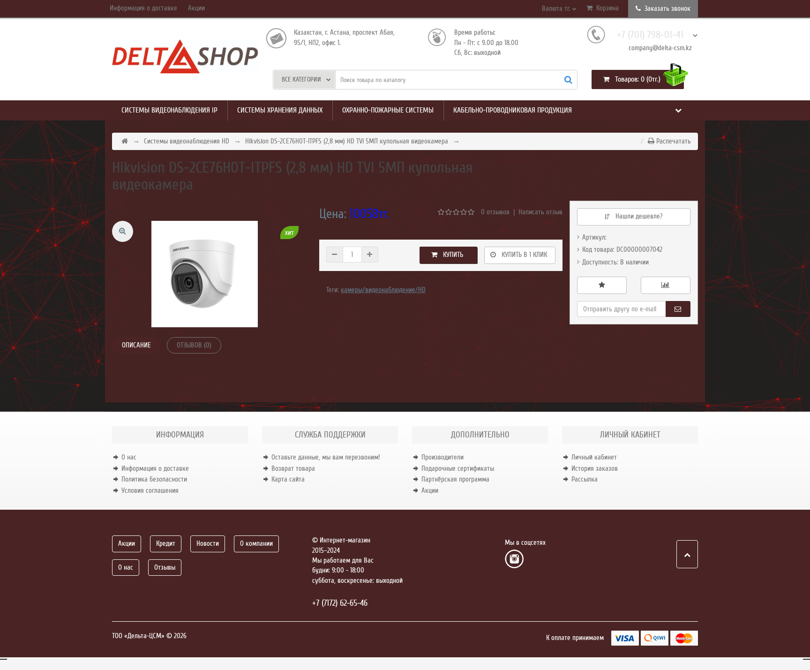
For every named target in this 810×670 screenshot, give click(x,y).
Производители (442, 457)
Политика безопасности (154, 479)
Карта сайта (288, 479)
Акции (196, 8)
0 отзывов (495, 212)
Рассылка (584, 479)
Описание (136, 345)
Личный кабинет (594, 457)
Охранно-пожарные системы (388, 110)
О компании (256, 543)
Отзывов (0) (194, 345)
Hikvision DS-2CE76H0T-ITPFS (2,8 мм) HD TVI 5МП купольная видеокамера (346, 141)
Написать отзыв (540, 212)
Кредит (165, 543)
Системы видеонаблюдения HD (186, 141)
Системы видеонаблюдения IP (169, 110)
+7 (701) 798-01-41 (650, 35)
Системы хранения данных (279, 110)
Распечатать (672, 141)
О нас (128, 457)
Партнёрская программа (455, 479)
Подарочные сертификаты (457, 468)
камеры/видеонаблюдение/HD (383, 290)
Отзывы (164, 567)
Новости (207, 543)
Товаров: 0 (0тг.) (634, 79)
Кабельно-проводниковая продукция (512, 110)
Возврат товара (293, 468)
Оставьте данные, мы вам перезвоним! (325, 457)
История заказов (594, 468)
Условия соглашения (150, 490)
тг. (557, 8)
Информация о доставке (143, 8)
